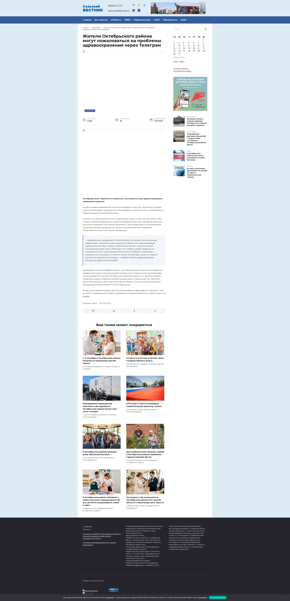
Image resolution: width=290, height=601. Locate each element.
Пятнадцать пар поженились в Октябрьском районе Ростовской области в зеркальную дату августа (145, 500)
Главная (87, 20)
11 (183, 45)
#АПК (183, 20)
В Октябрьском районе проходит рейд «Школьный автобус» (100, 453)
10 (179, 45)
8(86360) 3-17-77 (115, 5)
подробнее (109, 597)
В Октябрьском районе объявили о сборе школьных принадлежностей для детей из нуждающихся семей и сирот (101, 501)
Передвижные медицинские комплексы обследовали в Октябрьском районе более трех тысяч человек (100, 407)
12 (189, 45)
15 (203, 45)
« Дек (175, 61)
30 (174, 53)
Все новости (101, 20)
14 (199, 45)
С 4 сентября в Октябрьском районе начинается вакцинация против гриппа (102, 360)
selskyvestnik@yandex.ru (118, 11)
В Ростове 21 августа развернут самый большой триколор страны (144, 404)
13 (194, 45)
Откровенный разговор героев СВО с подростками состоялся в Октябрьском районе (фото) (196, 139)
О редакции (87, 526)
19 (189, 48)
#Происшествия (142, 20)
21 (198, 48)
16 (174, 48)
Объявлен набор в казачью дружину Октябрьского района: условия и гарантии (197, 122)
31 (179, 53)
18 (184, 48)
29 (204, 51)
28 (199, 51)
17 (179, 48)
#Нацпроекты (170, 20)
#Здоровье (90, 110)
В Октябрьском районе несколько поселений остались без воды (196, 156)
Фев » (182, 61)
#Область (116, 20)
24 (179, 51)
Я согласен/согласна (218, 597)
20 (194, 48)
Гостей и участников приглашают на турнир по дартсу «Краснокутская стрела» (197, 173)
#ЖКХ (127, 20)
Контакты (86, 529)
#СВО (157, 20)
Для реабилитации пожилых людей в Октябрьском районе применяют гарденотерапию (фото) (145, 454)
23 (174, 51)
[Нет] (287, 597)
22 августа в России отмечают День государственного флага (145, 359)
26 (189, 51)
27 (194, 51)
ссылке (86, 296)
